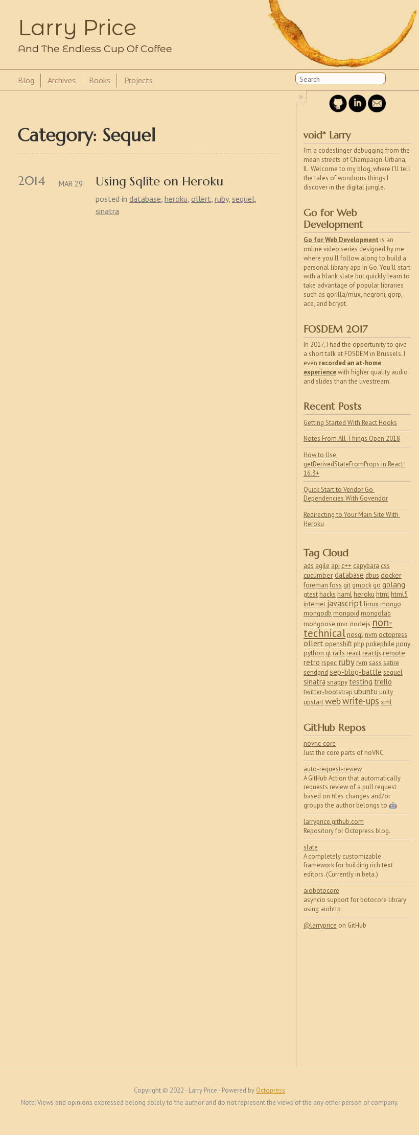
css (385, 565)
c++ (346, 565)
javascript (344, 603)
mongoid (346, 613)
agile (322, 565)
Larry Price (77, 27)
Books (99, 80)
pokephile (380, 643)
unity (386, 692)
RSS (395, 80)
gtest (311, 594)
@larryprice (320, 925)
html (382, 594)
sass (375, 662)
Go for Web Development (341, 239)
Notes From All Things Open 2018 (352, 438)
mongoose (319, 624)
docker (391, 575)
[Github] (338, 110)
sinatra (107, 211)
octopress (393, 634)
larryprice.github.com (334, 821)
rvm (361, 662)
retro (312, 662)
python (314, 652)
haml (344, 594)
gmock (361, 585)
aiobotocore (321, 890)
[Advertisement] (357, 993)
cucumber (318, 575)
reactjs (371, 652)
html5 (399, 594)
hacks (327, 594)
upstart (313, 702)
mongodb (318, 613)
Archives (62, 80)
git (347, 585)
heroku (176, 199)
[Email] (377, 110)
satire (391, 662)
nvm (371, 634)
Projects (138, 80)
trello (383, 682)
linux (371, 603)
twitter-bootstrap (328, 692)
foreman (316, 585)
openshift (338, 644)
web (333, 701)
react (353, 653)
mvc (342, 624)
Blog (26, 80)
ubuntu (366, 691)
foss (336, 585)
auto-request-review (333, 769)
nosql (355, 634)
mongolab (376, 613)
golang (393, 584)
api (335, 565)
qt (328, 653)
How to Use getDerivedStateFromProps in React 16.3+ (354, 464)
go (377, 585)
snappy (337, 682)
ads (309, 565)
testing (361, 682)
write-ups (360, 701)
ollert (201, 199)
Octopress (270, 1090)
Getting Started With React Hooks (350, 422)
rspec (329, 662)
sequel (243, 199)
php (359, 644)
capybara (366, 565)
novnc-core (320, 743)
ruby (221, 199)
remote (394, 652)
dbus (372, 575)
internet (314, 604)
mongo (390, 604)
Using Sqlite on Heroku (159, 181)
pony (403, 644)
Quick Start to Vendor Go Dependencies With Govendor (346, 494)
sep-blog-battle (356, 672)
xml (386, 702)
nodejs (360, 623)
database (145, 199)
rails (339, 653)
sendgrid (316, 672)
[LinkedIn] (357, 110)
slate (311, 847)
